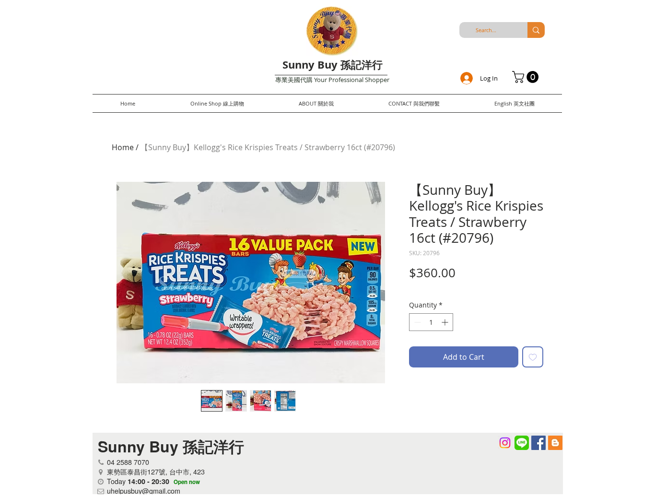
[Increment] (446, 322)
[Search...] (536, 30)
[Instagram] (505, 443)
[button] (526, 77)
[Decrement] (416, 322)
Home (123, 147)
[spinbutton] (431, 322)
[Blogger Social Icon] (555, 443)
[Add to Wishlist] (532, 356)
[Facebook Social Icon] (538, 443)
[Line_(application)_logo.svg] (522, 443)
